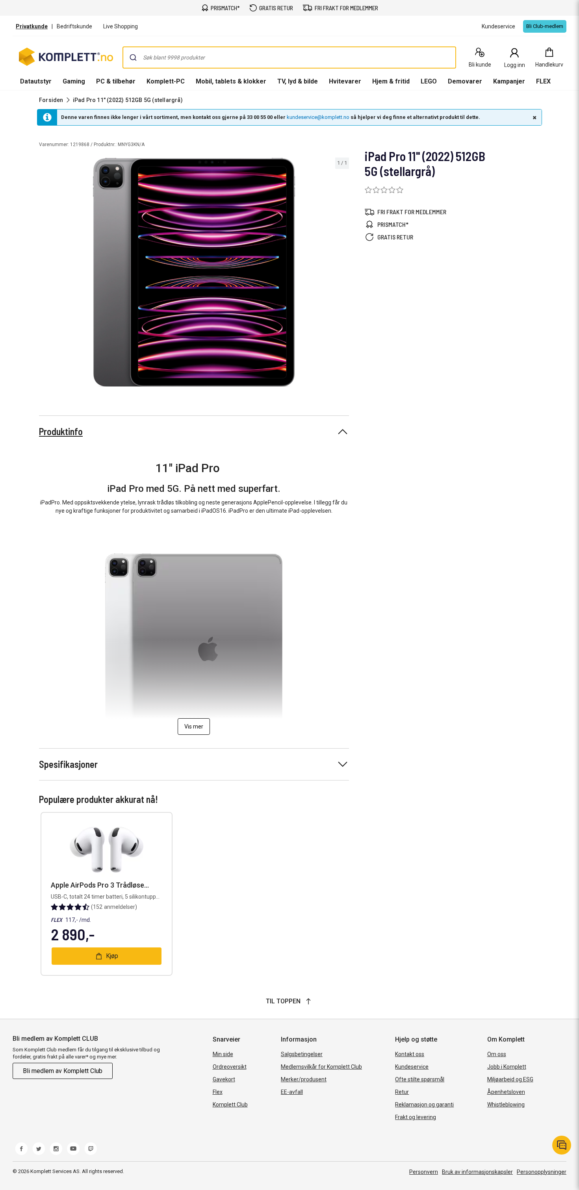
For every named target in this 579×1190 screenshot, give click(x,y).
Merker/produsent (304, 1079)
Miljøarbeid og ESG (510, 1079)
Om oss (496, 1054)
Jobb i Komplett (506, 1067)
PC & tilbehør (115, 81)
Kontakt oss (409, 1054)
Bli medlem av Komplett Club (62, 1071)
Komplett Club (230, 1104)
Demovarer (465, 81)
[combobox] (289, 57)
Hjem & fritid (391, 81)
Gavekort (224, 1079)
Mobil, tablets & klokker (231, 81)
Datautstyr (36, 81)
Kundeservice (412, 1067)
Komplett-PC (166, 81)
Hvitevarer (345, 81)
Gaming (74, 81)
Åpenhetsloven (506, 1092)
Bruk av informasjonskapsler (477, 1172)
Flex (218, 1092)
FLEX (543, 81)
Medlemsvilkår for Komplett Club (321, 1067)
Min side (223, 1054)
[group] (194, 272)
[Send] (133, 57)
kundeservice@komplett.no (318, 117)
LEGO (429, 81)
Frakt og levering (415, 1117)
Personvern (423, 1172)
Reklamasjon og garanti (424, 1104)
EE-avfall (292, 1092)
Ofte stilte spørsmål (419, 1079)
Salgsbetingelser (302, 1054)
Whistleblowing (506, 1104)
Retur (402, 1092)
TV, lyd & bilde (297, 81)
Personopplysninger (541, 1172)
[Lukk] (534, 117)
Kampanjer (509, 81)
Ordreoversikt (230, 1067)
